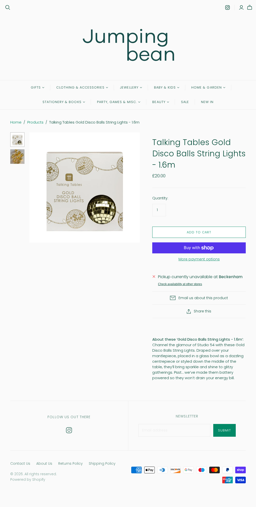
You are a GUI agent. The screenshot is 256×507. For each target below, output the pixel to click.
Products (35, 122)
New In (207, 102)
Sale (185, 102)
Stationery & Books (62, 102)
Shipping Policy (102, 463)
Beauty (158, 102)
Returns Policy (70, 463)
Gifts (36, 87)
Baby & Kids (165, 87)
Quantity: (160, 198)
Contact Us (20, 463)
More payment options (199, 259)
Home (16, 122)
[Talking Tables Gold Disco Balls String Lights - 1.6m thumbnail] (17, 139)
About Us (44, 463)
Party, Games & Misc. (117, 102)
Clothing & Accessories (80, 87)
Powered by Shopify (27, 479)
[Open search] (7, 7)
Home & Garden (206, 87)
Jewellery (129, 87)
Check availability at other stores (180, 284)
